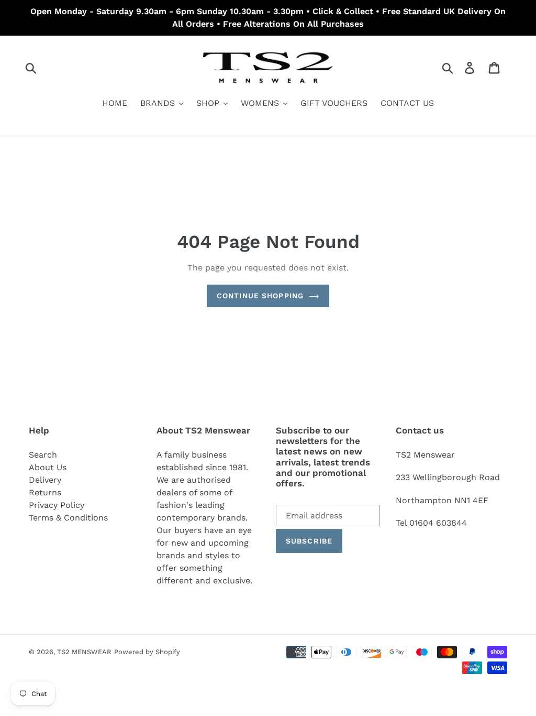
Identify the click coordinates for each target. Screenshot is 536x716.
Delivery (45, 480)
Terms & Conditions (68, 518)
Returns (45, 492)
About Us (47, 467)
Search (43, 455)
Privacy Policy (56, 505)
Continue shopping (260, 295)
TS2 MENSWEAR (84, 652)
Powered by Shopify (147, 652)
